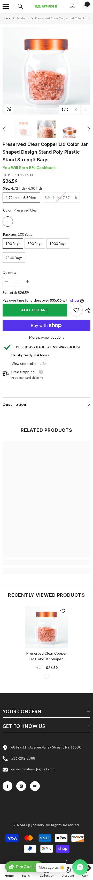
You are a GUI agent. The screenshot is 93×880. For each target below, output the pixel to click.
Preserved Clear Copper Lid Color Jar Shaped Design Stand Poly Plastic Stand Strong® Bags (46, 656)
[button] (75, 109)
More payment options (46, 337)
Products (23, 18)
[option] (46, 71)
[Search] (20, 6)
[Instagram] (21, 786)
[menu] (6, 6)
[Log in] (72, 6)
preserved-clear (46, 676)
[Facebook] (7, 786)
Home (7, 18)
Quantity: (10, 272)
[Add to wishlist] (63, 611)
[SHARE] (86, 310)
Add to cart (35, 310)
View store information (30, 364)
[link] (76, 310)
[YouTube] (35, 786)
